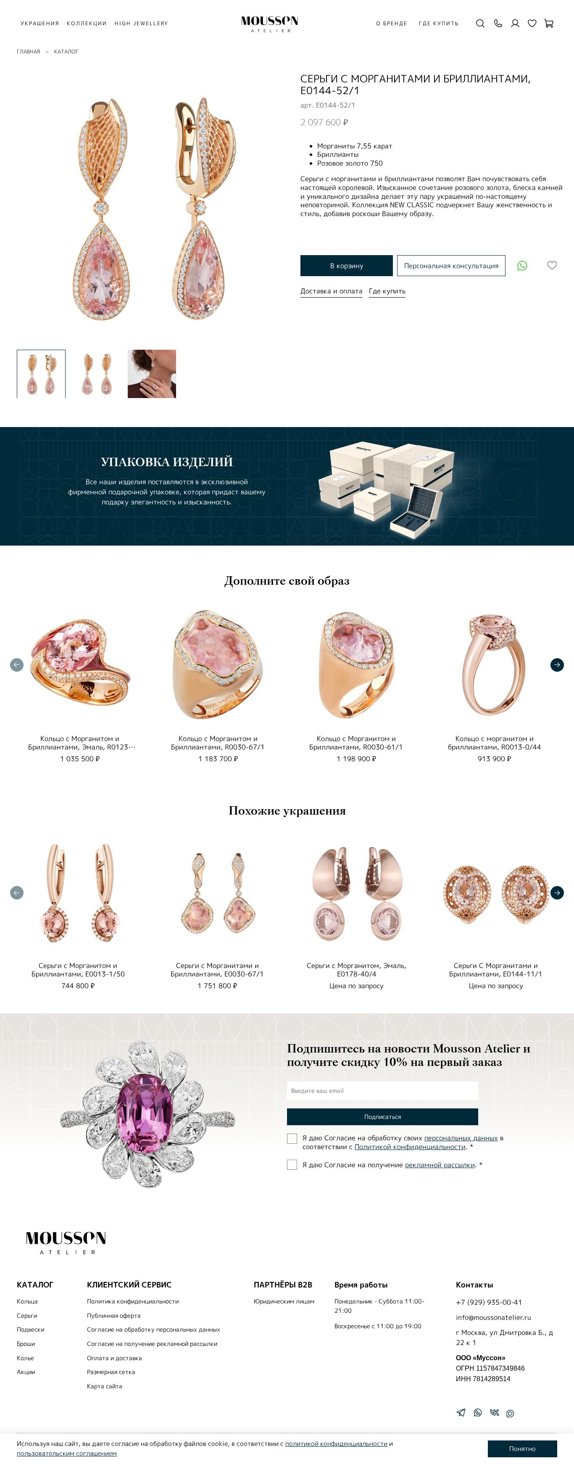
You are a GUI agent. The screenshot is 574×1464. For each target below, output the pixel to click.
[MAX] (510, 1413)
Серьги (27, 1315)
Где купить (439, 23)
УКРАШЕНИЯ (40, 23)
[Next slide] (273, 208)
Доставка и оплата (331, 290)
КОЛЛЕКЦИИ (87, 23)
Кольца (27, 1301)
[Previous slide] (30, 208)
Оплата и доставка (114, 1358)
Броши (26, 1344)
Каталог (66, 51)
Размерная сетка (111, 1372)
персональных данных (461, 1137)
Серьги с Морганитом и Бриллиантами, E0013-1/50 (78, 969)
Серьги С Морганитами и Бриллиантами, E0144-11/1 (495, 969)
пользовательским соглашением (67, 1453)
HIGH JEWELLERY (142, 23)
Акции (26, 1372)
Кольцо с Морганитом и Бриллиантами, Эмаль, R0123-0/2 (79, 747)
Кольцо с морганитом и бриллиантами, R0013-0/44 (494, 743)
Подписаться (382, 1117)
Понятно (522, 1448)
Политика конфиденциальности (133, 1301)
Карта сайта (104, 1386)
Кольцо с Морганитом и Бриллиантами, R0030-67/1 (218, 743)
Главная (28, 51)
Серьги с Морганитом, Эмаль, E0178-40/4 (356, 969)
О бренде (392, 23)
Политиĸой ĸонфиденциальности (410, 1146)
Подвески (30, 1329)
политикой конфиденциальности (336, 1443)
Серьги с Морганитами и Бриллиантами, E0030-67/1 (217, 969)
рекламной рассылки (440, 1164)
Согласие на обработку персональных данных (153, 1329)
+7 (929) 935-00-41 (489, 1302)
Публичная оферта (114, 1315)
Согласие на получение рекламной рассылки (152, 1344)
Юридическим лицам (284, 1301)
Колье (25, 1358)
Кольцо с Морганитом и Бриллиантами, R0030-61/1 (356, 743)
